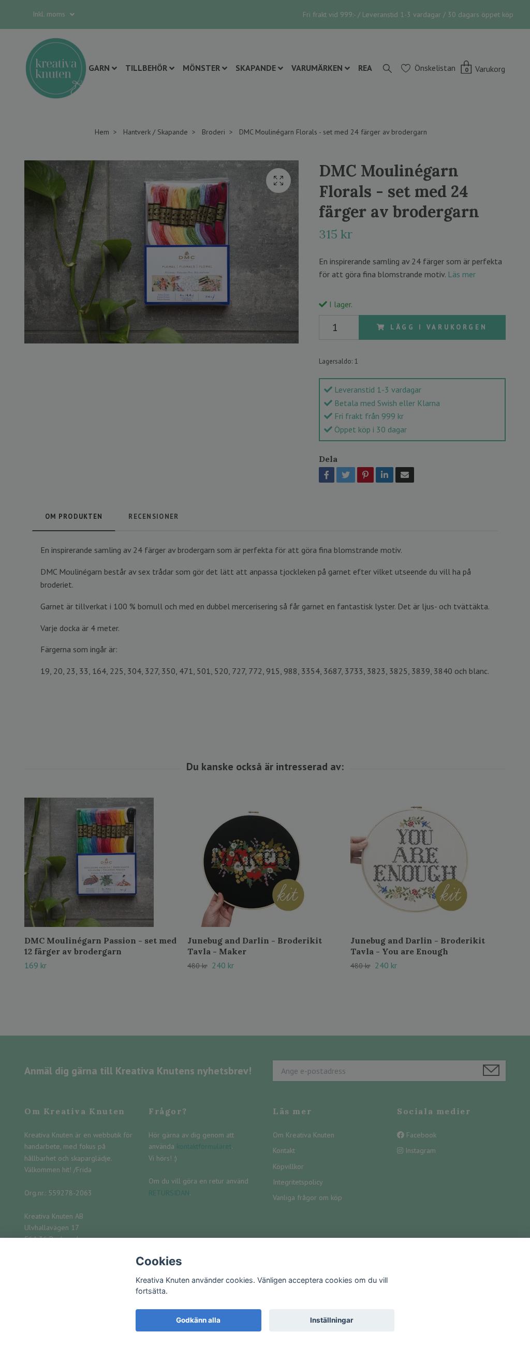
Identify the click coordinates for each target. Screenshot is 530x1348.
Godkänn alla (198, 1320)
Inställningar (332, 1320)
